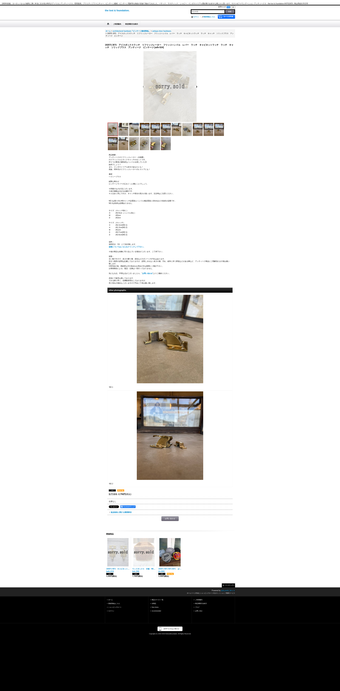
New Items (155, 607)
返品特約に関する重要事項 (121, 512)
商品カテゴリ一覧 (157, 600)
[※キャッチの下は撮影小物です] (144, 129)
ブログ (197, 607)
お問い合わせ (147, 273)
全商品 (154, 603)
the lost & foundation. (117, 10)
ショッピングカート (115, 607)
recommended (156, 611)
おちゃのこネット (228, 590)
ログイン (196, 17)
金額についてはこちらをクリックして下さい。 (127, 247)
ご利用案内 (198, 600)
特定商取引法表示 (201, 603)
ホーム (110, 600)
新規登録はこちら (209, 17)
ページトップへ (229, 585)
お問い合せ (198, 611)
